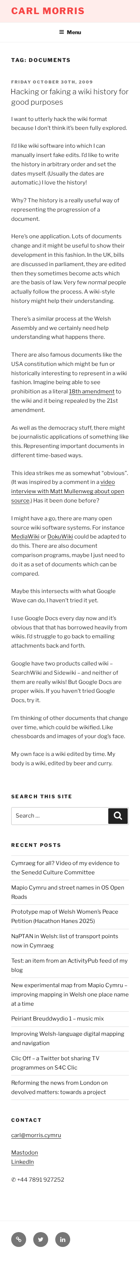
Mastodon (24, 1152)
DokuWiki (60, 536)
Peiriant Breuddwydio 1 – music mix (57, 1018)
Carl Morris (48, 11)
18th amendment (92, 391)
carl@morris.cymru (36, 1135)
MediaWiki (25, 536)
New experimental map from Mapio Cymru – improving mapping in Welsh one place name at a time (70, 994)
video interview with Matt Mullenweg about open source (67, 491)
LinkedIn (22, 1162)
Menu (74, 32)
